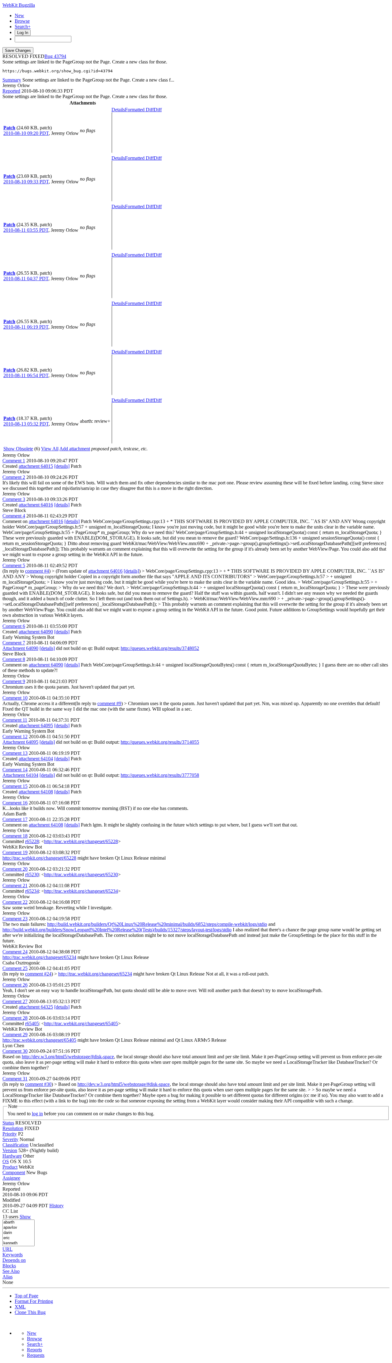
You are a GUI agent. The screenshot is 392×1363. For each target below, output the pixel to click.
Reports (34, 1349)
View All (49, 448)
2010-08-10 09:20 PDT (26, 133)
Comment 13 (15, 753)
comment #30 (38, 1084)
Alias (7, 1276)
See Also (11, 1271)
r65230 (32, 874)
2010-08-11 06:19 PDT (25, 327)
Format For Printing (34, 1301)
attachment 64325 (36, 1007)
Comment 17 (15, 819)
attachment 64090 (36, 631)
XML (20, 1306)
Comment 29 (15, 1034)
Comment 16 (15, 802)
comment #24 (38, 973)
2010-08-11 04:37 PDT (25, 278)
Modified (11, 1200)
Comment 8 (13, 659)
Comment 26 (15, 984)
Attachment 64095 (20, 742)
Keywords (12, 1254)
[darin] (18, 1232)
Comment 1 (13, 460)
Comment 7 (13, 642)
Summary (11, 79)
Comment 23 (15, 918)
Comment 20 (15, 869)
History (56, 1205)
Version (9, 1150)
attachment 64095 (36, 725)
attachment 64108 (36, 791)
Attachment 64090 (20, 648)
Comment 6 (13, 626)
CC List (10, 1211)
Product (9, 1167)
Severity (10, 1139)
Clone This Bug (30, 1312)
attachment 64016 (36, 504)
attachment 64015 (36, 466)
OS (5, 1161)
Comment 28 (15, 1018)
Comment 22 (15, 902)
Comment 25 (15, 968)
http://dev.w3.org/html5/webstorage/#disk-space (68, 1056)
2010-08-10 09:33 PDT (26, 181)
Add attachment (74, 448)
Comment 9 (13, 681)
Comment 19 (15, 852)
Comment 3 (13, 499)
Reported (11, 91)
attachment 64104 (36, 758)
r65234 (32, 891)
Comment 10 (15, 698)
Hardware (12, 1156)
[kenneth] (18, 1243)
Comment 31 (15, 1078)
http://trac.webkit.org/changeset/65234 (81, 891)
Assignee (11, 1178)
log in (37, 1113)
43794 (60, 56)
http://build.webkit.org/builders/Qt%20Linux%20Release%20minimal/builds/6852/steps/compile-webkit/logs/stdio (157, 924)
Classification (15, 1144)
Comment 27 (15, 1001)
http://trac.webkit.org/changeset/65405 (81, 1023)
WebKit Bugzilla (18, 5)
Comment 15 (15, 786)
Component (13, 1172)
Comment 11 (14, 720)
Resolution (12, 1128)
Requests (35, 1355)
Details (118, 109)
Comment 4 (13, 515)
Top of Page (26, 1295)
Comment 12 (15, 736)
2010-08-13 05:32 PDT (26, 423)
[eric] (18, 1238)
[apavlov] (18, 1227)
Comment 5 (13, 565)
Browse (22, 21)
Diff (158, 109)
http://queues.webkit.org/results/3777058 (160, 775)
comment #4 (37, 571)
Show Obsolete (18, 448)
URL (7, 1249)
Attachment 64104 (20, 775)
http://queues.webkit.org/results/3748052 (160, 648)
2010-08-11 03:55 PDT (25, 230)
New (19, 15)
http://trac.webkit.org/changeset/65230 (81, 874)
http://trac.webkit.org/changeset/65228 (81, 841)
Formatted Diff (139, 109)
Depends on (14, 1260)
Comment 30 (15, 1051)
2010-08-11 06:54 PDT (25, 375)
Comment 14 (15, 769)
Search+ (23, 26)
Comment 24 (15, 951)
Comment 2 (13, 477)
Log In (22, 32)
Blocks (9, 1265)
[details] (62, 466)
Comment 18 (15, 835)
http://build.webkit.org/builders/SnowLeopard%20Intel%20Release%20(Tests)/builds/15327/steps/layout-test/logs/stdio (117, 929)
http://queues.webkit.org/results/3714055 (160, 742)
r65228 (32, 841)
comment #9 (109, 703)
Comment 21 (15, 885)
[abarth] (18, 1222)
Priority (9, 1133)
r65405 (32, 1023)
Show (25, 1216)
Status (8, 1122)
